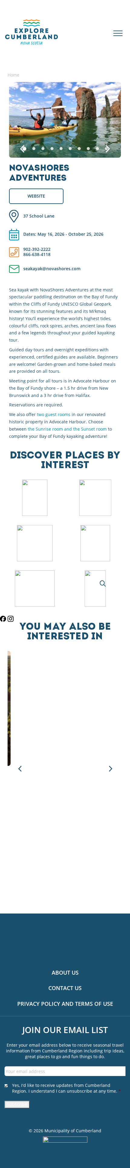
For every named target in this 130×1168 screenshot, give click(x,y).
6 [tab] (70, 148)
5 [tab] (61, 148)
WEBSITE (36, 196)
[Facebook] (4, 618)
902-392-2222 (36, 249)
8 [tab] (88, 148)
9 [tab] (97, 148)
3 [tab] (42, 148)
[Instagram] (11, 618)
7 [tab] (79, 148)
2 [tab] (33, 148)
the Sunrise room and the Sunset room (67, 429)
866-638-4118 (36, 254)
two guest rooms (53, 414)
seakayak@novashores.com (51, 268)
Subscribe (17, 1104)
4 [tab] (52, 148)
